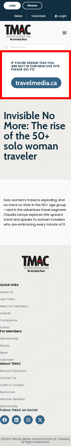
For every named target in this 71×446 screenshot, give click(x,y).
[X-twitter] (40, 419)
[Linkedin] (16, 419)
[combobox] (35, 47)
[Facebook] (4, 419)
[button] (64, 33)
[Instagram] (28, 419)
